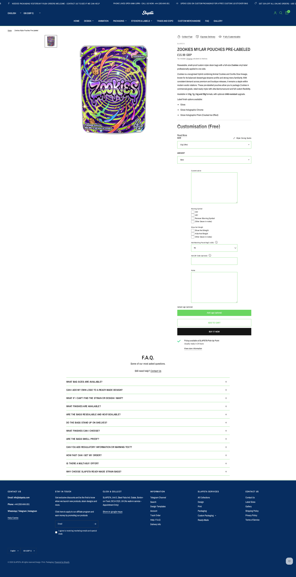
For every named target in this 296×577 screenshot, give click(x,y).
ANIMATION (103, 20)
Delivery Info (155, 524)
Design (201, 502)
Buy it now (214, 331)
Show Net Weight (197, 227)
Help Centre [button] (13, 517)
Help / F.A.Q (155, 519)
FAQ (207, 20)
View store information (193, 348)
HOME (76, 20)
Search (153, 502)
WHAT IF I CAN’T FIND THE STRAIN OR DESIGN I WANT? (94, 398)
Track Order (155, 515)
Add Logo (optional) (214, 312)
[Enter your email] (95, 524)
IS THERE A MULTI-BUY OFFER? (82, 463)
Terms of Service (252, 519)
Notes (193, 270)
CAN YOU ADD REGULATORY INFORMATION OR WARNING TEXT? (99, 447)
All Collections (204, 497)
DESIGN (87, 20)
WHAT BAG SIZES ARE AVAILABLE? (84, 381)
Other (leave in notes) (203, 221)
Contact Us (155, 371)
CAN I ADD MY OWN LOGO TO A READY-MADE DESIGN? (94, 390)
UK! (196, 215)
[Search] (281, 13)
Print (200, 506)
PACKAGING (118, 20)
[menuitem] (76, 21)
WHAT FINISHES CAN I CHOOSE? (83, 430)
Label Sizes (250, 502)
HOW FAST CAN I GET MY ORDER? (84, 455)
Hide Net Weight (201, 233)
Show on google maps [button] (113, 511)
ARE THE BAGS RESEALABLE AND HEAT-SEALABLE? (93, 414)
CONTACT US (252, 491)
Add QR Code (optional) (199, 256)
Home (10, 30)
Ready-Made (203, 520)
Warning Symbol (196, 209)
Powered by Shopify (62, 562)
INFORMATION (157, 491)
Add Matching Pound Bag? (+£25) (202, 243)
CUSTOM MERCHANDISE (189, 20)
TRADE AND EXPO (165, 20)
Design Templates (158, 506)
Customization (196, 171)
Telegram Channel (158, 497)
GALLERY (218, 20)
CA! (196, 212)
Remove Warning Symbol (205, 218)
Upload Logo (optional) (185, 307)
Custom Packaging (206, 515)
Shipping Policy (252, 510)
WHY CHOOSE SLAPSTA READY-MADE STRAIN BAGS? (93, 471)
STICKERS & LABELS (140, 20)
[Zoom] (161, 42)
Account (153, 510)
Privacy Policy (251, 515)
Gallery (248, 506)
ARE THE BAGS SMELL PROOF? (82, 439)
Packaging (202, 510)
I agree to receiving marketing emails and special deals (77, 532)
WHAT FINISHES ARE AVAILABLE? (83, 406)
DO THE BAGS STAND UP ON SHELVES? (86, 422)
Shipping (189, 58)
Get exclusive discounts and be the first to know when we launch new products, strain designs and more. (76, 501)
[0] (286, 13)
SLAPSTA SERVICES (208, 491)
